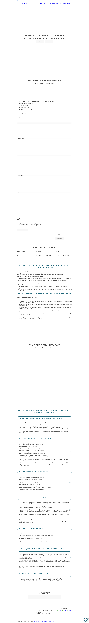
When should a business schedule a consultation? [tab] (33, 573)
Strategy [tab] (19, 99)
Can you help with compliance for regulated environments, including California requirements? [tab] (41, 549)
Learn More (21, 121)
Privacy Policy (35, 621)
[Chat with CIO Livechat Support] (86, 620)
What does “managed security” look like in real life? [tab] (33, 471)
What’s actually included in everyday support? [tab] (32, 528)
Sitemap (38, 615)
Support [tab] (19, 192)
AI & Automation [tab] (21, 138)
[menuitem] (41, 3)
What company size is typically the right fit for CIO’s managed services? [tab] (39, 498)
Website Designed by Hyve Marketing (50, 621)
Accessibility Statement (41, 621)
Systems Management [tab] (22, 122)
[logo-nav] (27, 3)
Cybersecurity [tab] (20, 155)
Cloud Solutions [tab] (21, 175)
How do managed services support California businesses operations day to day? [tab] (42, 418)
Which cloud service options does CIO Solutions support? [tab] (35, 438)
